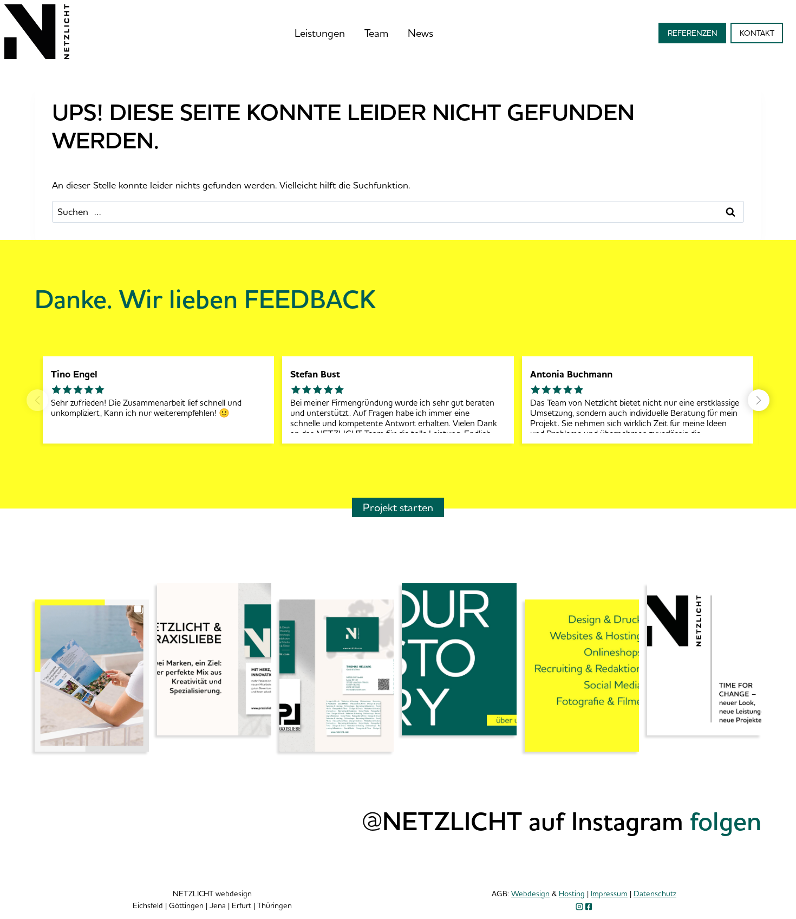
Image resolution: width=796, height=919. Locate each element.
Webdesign (530, 893)
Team (376, 33)
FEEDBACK (310, 299)
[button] (758, 400)
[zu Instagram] (579, 906)
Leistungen (320, 33)
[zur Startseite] (36, 55)
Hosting (572, 893)
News (420, 33)
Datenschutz (655, 893)
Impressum (609, 893)
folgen (725, 821)
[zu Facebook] (588, 906)
